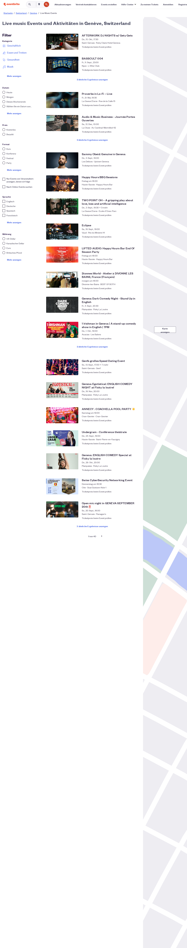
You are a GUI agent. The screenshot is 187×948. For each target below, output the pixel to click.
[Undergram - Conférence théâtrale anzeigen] (62, 438)
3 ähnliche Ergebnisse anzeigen (92, 526)
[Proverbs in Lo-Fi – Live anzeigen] (62, 100)
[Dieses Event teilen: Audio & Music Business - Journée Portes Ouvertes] (130, 130)
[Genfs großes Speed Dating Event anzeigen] (62, 367)
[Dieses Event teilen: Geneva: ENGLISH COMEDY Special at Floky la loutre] (130, 468)
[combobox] (42, 4)
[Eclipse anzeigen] (62, 232)
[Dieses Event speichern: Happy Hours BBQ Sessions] (135, 188)
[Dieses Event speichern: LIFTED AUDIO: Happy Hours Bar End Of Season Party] (135, 262)
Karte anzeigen (165, 330)
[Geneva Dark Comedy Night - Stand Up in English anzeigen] (62, 305)
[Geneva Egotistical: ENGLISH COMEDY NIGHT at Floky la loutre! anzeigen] (62, 390)
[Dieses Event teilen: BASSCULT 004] (130, 70)
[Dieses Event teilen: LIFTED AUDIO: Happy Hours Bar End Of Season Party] (130, 262)
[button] (128, 4)
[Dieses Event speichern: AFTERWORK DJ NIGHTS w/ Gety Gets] (135, 47)
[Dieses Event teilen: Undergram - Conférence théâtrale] (130, 443)
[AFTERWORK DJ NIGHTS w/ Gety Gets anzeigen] (62, 42)
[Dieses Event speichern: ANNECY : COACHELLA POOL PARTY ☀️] (135, 420)
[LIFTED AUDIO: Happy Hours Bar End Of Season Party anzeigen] (62, 255)
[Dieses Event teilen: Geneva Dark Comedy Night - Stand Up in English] (130, 312)
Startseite (8, 13)
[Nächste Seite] (102, 536)
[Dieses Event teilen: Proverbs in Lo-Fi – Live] (130, 105)
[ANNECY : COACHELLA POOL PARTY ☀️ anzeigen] (62, 415)
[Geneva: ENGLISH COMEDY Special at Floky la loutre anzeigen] (62, 461)
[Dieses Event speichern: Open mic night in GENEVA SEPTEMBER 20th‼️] (135, 516)
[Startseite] (12, 4)
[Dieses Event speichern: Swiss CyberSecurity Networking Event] (135, 491)
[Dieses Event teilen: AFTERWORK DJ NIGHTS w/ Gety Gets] (130, 47)
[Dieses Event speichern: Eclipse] (135, 237)
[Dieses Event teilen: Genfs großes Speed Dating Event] (130, 372)
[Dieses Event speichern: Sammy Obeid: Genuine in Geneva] (135, 165)
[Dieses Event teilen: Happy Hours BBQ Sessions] (130, 188)
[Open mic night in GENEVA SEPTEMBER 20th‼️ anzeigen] (62, 509)
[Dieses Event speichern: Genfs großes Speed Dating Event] (135, 372)
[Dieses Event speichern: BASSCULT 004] (135, 70)
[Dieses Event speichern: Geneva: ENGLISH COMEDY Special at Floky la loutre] (135, 468)
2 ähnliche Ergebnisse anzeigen (92, 79)
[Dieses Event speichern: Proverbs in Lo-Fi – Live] (135, 105)
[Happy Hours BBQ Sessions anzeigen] (62, 183)
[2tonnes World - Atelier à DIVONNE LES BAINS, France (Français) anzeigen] (62, 280)
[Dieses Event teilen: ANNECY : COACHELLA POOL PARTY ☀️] (130, 420)
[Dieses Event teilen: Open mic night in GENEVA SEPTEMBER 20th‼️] (130, 516)
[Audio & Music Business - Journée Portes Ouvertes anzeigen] (62, 123)
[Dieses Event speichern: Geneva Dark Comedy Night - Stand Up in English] (135, 312)
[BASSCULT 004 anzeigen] (62, 65)
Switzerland (21, 13)
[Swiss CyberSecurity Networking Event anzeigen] (62, 486)
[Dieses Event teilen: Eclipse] (130, 237)
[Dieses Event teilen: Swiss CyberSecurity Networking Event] (130, 491)
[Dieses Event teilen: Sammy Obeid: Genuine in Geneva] (130, 165)
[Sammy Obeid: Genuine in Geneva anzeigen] (62, 160)
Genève (33, 13)
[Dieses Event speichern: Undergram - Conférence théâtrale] (135, 443)
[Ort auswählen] (39, 4)
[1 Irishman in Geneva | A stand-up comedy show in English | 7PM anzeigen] (62, 330)
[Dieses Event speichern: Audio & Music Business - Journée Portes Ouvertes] (135, 130)
